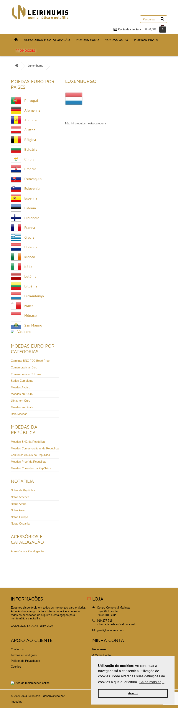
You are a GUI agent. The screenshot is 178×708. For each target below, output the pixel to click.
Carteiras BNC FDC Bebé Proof (30, 360)
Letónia (30, 277)
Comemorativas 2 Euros (26, 374)
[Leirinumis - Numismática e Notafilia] (40, 12)
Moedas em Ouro (22, 394)
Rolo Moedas (19, 414)
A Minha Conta (101, 655)
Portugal (31, 101)
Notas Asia (18, 510)
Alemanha (32, 110)
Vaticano (24, 332)
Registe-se (99, 649)
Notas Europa (19, 517)
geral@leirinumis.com (110, 630)
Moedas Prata (146, 39)
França (29, 228)
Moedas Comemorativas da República (35, 448)
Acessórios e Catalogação (27, 551)
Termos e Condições (24, 655)
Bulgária (30, 150)
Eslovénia (32, 189)
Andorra (30, 120)
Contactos (17, 649)
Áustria (30, 130)
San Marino (33, 325)
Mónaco (30, 316)
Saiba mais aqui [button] (151, 682)
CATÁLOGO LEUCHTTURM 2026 (32, 625)
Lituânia (31, 286)
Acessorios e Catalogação (47, 39)
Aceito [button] (133, 693)
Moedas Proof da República (28, 461)
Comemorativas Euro (24, 367)
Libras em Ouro (20, 400)
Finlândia (31, 218)
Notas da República (23, 490)
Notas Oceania (20, 523)
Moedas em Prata (22, 407)
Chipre (29, 159)
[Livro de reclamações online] (30, 683)
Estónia (30, 208)
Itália (28, 267)
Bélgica (30, 140)
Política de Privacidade (25, 660)
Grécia (29, 237)
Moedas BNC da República (28, 441)
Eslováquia (33, 179)
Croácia (30, 169)
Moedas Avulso (20, 387)
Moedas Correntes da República (31, 468)
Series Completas (22, 380)
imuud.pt (16, 701)
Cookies (16, 666)
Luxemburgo (35, 65)
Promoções (25, 50)
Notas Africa (18, 503)
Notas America (20, 497)
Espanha (30, 198)
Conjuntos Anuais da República (30, 455)
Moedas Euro (87, 39)
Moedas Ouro (116, 39)
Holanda (31, 247)
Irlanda (29, 257)
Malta (28, 306)
